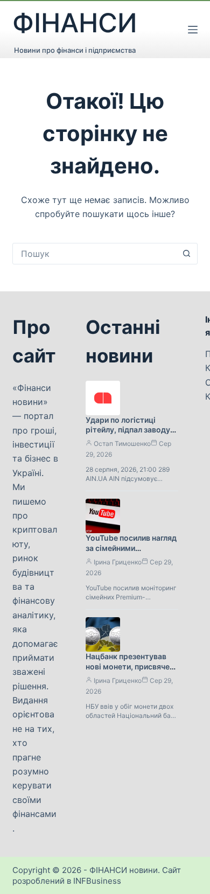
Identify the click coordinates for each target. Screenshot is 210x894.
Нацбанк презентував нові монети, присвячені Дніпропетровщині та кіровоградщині (131, 672)
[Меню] (193, 29)
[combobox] (94, 253)
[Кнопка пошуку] (187, 253)
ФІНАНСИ (74, 23)
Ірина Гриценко (118, 562)
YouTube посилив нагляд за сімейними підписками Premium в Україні (131, 553)
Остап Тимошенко (122, 443)
